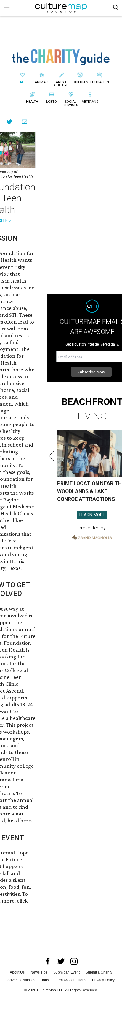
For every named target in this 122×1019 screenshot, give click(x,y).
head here (19, 820)
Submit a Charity (99, 972)
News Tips (38, 972)
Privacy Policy (103, 980)
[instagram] (74, 961)
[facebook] (48, 961)
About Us (17, 972)
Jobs (45, 980)
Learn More (92, 515)
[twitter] (61, 961)
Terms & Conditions (70, 980)
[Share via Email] (24, 121)
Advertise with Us (21, 980)
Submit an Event (66, 972)
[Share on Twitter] (9, 121)
